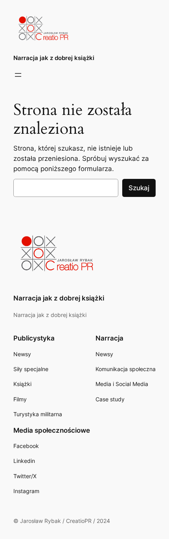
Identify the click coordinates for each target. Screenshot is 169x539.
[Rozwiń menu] (18, 75)
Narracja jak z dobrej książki (53, 58)
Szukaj (139, 188)
